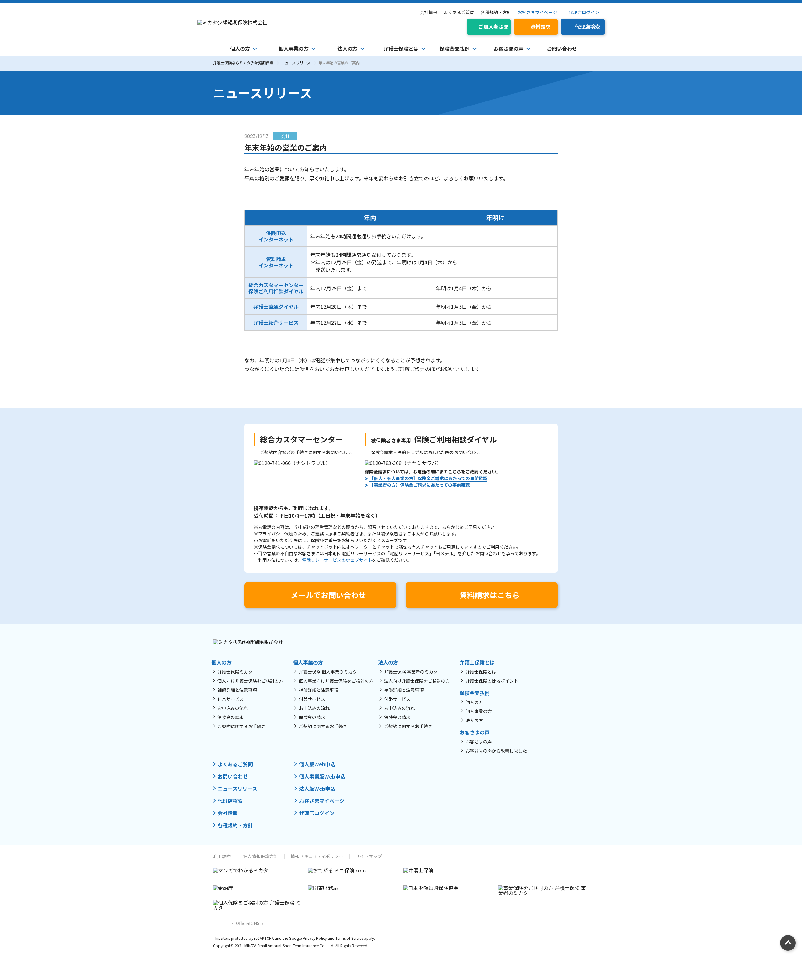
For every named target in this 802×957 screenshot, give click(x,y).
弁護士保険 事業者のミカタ (411, 672)
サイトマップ (369, 856)
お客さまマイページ (537, 12)
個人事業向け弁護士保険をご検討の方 (336, 681)
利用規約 (222, 856)
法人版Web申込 (317, 788)
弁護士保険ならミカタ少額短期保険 (243, 62)
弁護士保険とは (481, 672)
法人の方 (474, 720)
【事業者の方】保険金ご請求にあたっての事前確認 (419, 485)
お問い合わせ (562, 48)
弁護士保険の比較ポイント (492, 681)
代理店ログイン (584, 12)
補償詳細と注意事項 (237, 690)
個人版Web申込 (317, 764)
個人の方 (474, 702)
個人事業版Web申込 (322, 776)
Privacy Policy (315, 938)
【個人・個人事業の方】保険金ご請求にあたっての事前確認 (428, 478)
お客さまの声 (479, 741)
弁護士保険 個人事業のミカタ (328, 672)
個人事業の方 (479, 711)
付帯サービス (230, 699)
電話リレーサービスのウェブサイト (337, 560)
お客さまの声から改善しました (496, 750)
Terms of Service (349, 938)
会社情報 (428, 12)
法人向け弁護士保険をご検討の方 (417, 681)
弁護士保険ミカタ (235, 672)
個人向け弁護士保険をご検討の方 (250, 681)
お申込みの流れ (232, 708)
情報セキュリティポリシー (317, 856)
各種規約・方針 (496, 12)
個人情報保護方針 (260, 856)
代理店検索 (230, 800)
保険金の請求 (230, 717)
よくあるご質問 (459, 12)
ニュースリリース (295, 62)
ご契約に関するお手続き (241, 726)
